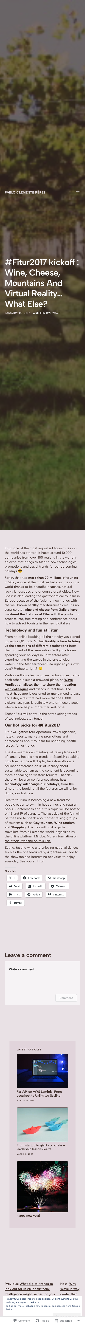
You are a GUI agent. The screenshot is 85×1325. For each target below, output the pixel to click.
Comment (66, 998)
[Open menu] (78, 192)
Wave (56, 313)
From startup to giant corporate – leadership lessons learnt (41, 1147)
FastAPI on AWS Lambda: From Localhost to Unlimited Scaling (39, 1093)
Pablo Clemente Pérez (25, 192)
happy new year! (28, 1215)
